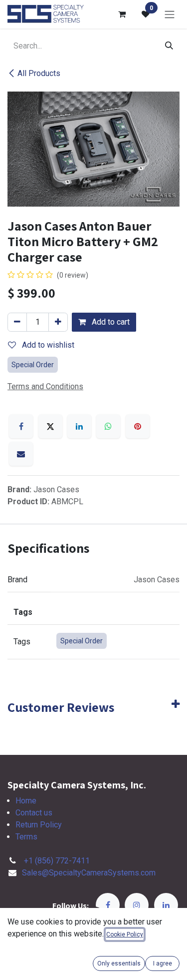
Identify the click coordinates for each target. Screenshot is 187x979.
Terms (26, 836)
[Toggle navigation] (170, 14)
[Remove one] (17, 322)
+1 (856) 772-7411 (57, 860)
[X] (50, 426)
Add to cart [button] (110, 322)
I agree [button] (162, 963)
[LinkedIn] (79, 426)
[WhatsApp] (108, 426)
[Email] (21, 454)
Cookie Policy (124, 934)
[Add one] (58, 322)
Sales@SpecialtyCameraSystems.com (89, 872)
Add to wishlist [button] (47, 345)
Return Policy (38, 824)
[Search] (169, 46)
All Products (38, 73)
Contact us (33, 812)
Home (25, 800)
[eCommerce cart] (122, 14)
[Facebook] (21, 426)
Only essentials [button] (119, 963)
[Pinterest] (138, 426)
